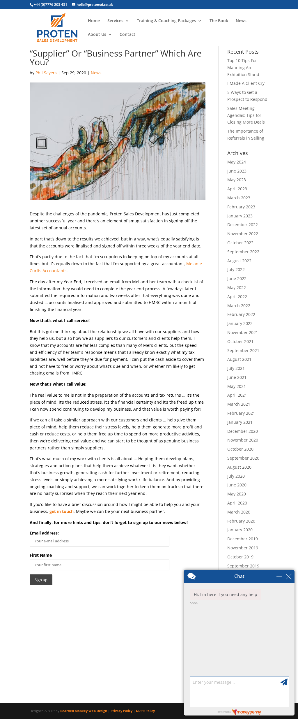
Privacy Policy (121, 711)
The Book (219, 21)
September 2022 (243, 251)
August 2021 (239, 359)
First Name (41, 555)
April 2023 (237, 188)
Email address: (44, 533)
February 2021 (241, 413)
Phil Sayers (46, 72)
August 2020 (239, 467)
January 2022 (240, 323)
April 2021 (237, 395)
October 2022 (240, 242)
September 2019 (243, 566)
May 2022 (236, 287)
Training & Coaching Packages (166, 21)
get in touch (61, 511)
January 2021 (240, 422)
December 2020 (242, 431)
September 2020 (243, 458)
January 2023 (240, 216)
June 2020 (236, 485)
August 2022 (239, 260)
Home (94, 21)
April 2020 (237, 503)
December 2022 (242, 224)
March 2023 (238, 198)
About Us (97, 34)
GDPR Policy (145, 711)
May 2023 (236, 179)
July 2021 (236, 368)
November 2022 (242, 233)
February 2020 (241, 521)
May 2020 (236, 494)
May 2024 (236, 162)
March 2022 (238, 305)
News (241, 21)
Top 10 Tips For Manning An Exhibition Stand (243, 67)
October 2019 (240, 557)
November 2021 (242, 332)
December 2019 (242, 539)
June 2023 (236, 171)
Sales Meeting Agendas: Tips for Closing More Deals (246, 115)
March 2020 (238, 512)
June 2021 (236, 377)
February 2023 (241, 207)
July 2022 (236, 269)
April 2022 (237, 296)
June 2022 (236, 278)
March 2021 (238, 404)
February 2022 (241, 314)
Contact (127, 34)
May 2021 (236, 386)
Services (115, 21)
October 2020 (240, 449)
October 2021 (240, 341)
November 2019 (242, 548)
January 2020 (240, 529)
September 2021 (243, 350)
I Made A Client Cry (246, 83)
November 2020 (242, 440)
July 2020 (236, 476)
